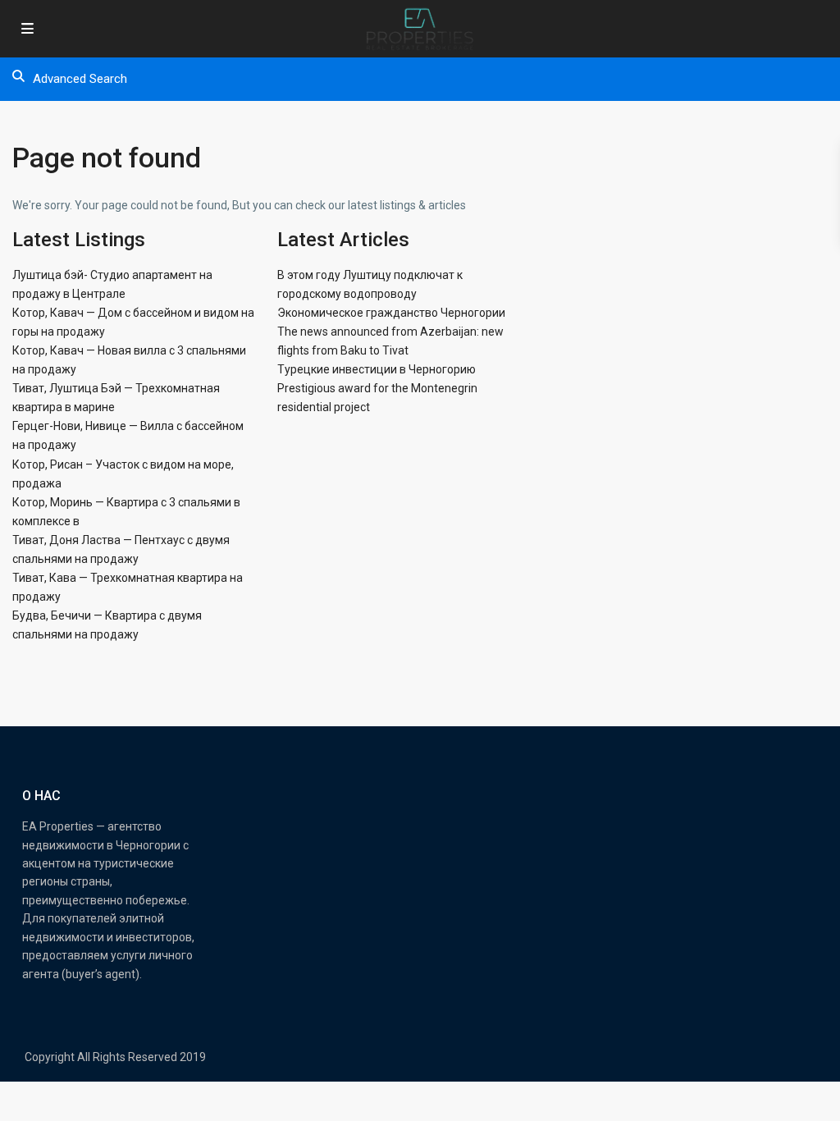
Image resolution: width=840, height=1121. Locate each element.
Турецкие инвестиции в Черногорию (376, 369)
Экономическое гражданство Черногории (391, 312)
